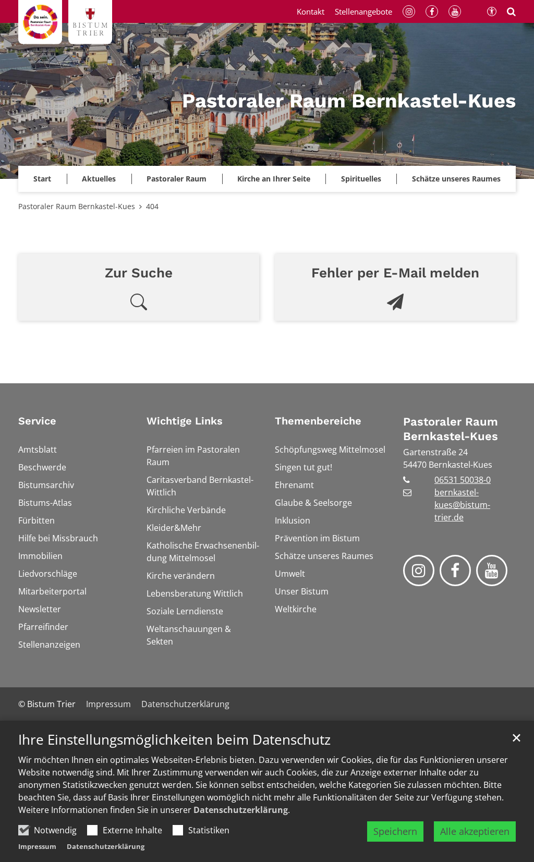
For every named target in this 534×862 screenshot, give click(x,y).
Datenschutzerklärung (240, 810)
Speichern (395, 831)
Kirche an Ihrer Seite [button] (273, 179)
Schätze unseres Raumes (456, 179)
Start (42, 179)
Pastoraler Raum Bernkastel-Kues (76, 206)
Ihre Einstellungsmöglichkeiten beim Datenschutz (174, 739)
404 (152, 206)
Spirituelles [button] (361, 179)
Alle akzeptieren (474, 831)
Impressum (37, 846)
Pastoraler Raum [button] (177, 179)
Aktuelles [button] (99, 179)
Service (37, 421)
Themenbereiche (318, 421)
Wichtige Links (185, 421)
